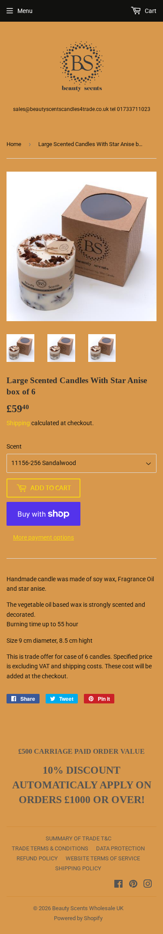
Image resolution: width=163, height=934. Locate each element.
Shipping (18, 423)
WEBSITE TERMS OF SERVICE (103, 858)
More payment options (43, 537)
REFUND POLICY (37, 858)
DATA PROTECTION (120, 848)
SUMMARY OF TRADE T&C (78, 838)
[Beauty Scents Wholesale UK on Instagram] (147, 885)
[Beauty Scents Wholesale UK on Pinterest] (133, 885)
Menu (25, 10)
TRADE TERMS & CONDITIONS (50, 848)
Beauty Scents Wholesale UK (87, 908)
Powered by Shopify (78, 918)
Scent (14, 446)
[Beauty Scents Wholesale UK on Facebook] (118, 885)
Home (14, 144)
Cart (149, 10)
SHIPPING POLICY (78, 868)
